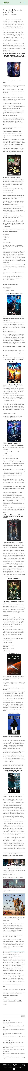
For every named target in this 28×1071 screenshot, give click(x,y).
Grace (5, 14)
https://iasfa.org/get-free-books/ (17, 951)
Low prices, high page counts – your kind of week (14, 1036)
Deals (15, 14)
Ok (14, 1068)
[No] (26, 1067)
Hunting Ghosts (14, 713)
